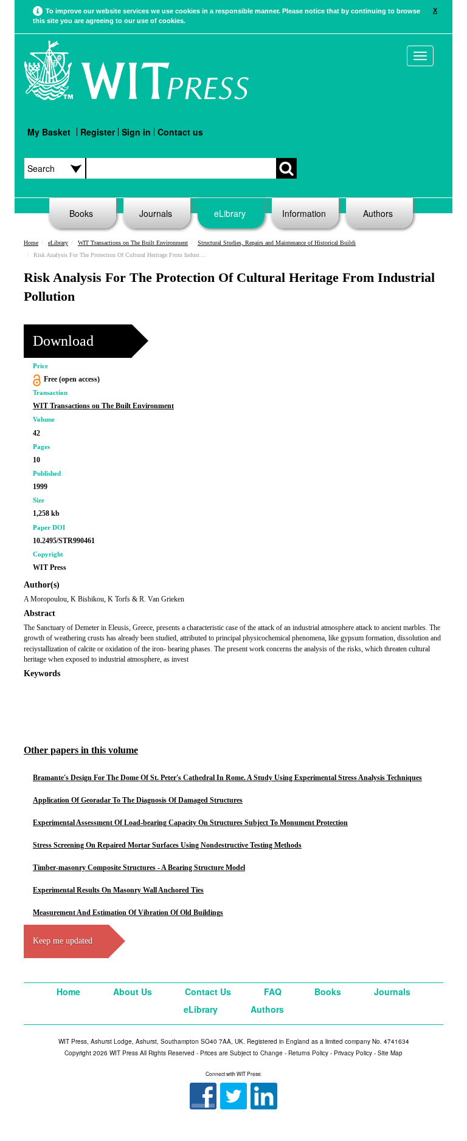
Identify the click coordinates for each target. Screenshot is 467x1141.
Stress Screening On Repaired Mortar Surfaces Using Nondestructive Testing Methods (167, 845)
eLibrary (230, 213)
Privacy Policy (353, 1053)
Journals (155, 213)
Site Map (390, 1053)
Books (81, 213)
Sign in (136, 132)
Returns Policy (308, 1053)
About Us (132, 991)
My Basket (49, 132)
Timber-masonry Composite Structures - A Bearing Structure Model (139, 867)
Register (97, 132)
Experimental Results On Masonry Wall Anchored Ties (118, 890)
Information (304, 213)
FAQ (273, 991)
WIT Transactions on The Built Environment (133, 242)
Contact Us (208, 991)
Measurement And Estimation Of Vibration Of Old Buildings (128, 912)
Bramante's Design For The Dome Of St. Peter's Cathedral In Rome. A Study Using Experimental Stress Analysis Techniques (227, 777)
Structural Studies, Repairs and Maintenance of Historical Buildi (277, 242)
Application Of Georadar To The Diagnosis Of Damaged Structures (138, 800)
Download (63, 341)
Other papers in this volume (81, 750)
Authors (378, 213)
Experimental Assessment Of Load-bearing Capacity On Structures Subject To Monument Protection (190, 822)
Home (31, 242)
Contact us (180, 132)
